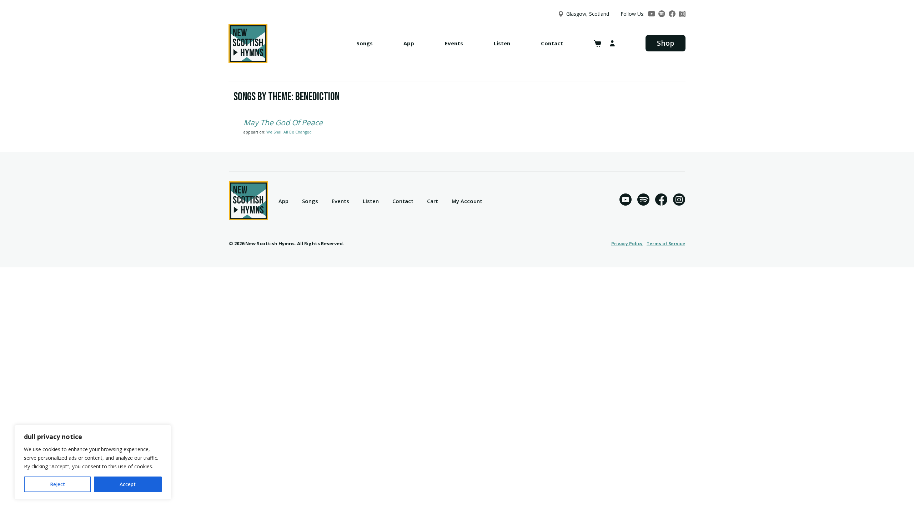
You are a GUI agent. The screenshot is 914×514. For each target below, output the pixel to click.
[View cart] (597, 43)
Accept (128, 484)
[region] (92, 462)
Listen (502, 43)
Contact (552, 43)
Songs (364, 43)
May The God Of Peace (283, 122)
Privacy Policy (627, 244)
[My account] (612, 43)
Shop (665, 43)
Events (454, 43)
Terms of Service (666, 244)
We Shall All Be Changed (289, 132)
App (408, 43)
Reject (57, 484)
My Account (467, 201)
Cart (432, 201)
